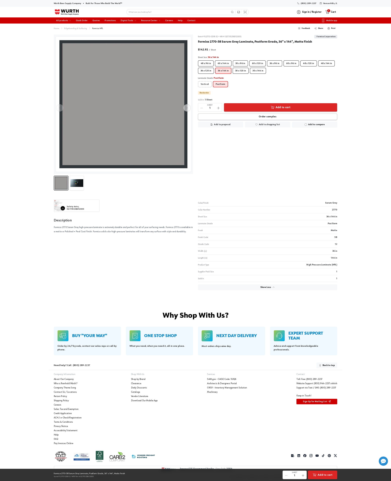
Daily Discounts (139, 388)
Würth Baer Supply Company (67, 3)
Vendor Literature (139, 396)
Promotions (110, 20)
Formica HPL (97, 28)
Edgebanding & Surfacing (75, 28)
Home (56, 28)
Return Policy (60, 396)
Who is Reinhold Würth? (65, 383)
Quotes (96, 20)
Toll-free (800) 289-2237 (309, 379)
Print (333, 28)
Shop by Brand (138, 379)
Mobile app (331, 20)
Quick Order (82, 20)
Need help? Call (72, 365)
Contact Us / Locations (65, 392)
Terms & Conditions (63, 422)
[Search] (232, 12)
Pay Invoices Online (63, 443)
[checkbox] (306, 124)
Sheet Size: (208, 57)
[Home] (67, 12)
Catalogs (135, 392)
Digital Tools (127, 20)
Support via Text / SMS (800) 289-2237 (316, 388)
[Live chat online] (383, 461)
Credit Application (63, 413)
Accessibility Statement (65, 430)
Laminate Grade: (211, 78)
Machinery (212, 392)
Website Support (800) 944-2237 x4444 (316, 383)
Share (320, 28)
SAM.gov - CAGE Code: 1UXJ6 (221, 379)
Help (180, 20)
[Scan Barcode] (245, 12)
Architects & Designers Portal (222, 383)
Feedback (306, 28)
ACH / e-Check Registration (68, 418)
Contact (191, 20)
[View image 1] (123, 104)
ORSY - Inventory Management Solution (227, 388)
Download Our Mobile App (144, 400)
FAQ (56, 439)
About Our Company (64, 379)
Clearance (136, 383)
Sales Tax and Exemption (66, 409)
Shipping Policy (61, 400)
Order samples (267, 117)
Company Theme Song (65, 388)
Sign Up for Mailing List (315, 401)
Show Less (265, 287)
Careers (169, 20)
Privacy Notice (61, 426)
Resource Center (149, 20)
